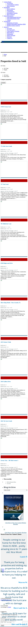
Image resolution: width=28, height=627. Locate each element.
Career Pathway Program (13, 31)
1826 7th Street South (6, 421)
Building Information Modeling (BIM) (16, 24)
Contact (9, 20)
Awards (9, 483)
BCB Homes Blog (11, 482)
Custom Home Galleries (13, 4)
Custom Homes (7, 2)
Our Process (10, 3)
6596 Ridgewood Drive (7, 263)
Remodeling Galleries (12, 13)
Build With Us (10, 32)
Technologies (7, 21)
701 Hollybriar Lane (6, 223)
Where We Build (11, 35)
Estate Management (8, 16)
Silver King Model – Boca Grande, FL (11, 302)
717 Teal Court (5, 184)
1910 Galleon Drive (6, 381)
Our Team (9, 28)
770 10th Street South (6, 146)
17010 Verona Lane (6, 106)
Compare (3, 82)
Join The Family (11, 30)
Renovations (10, 10)
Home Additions (11, 9)
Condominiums (10, 11)
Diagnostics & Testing (12, 23)
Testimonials (10, 34)
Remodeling (7, 7)
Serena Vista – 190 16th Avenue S (9, 460)
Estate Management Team (13, 18)
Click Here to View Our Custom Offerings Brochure (15, 523)
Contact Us (9, 38)
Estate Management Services (14, 17)
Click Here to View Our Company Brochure (16, 532)
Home (5, 54)
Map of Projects (11, 6)
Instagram (9, 36)
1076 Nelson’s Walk (6, 342)
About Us (6, 27)
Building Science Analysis (13, 25)
